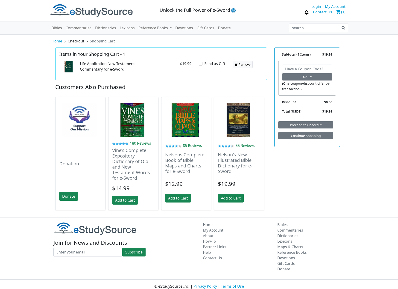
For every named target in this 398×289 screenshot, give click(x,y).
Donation (69, 164)
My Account (335, 6)
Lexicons (127, 27)
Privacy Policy (205, 286)
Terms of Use (232, 286)
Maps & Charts (290, 246)
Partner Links (214, 246)
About (208, 235)
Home (57, 41)
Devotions (184, 27)
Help (207, 252)
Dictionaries (105, 27)
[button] (307, 12)
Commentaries (78, 27)
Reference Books (292, 252)
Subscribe (134, 252)
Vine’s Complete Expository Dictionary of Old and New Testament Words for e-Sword (131, 164)
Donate (224, 27)
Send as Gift (214, 63)
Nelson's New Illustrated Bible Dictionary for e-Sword (235, 163)
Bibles (57, 27)
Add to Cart (125, 200)
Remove (244, 64)
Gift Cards (205, 27)
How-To (209, 241)
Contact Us (322, 12)
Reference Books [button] (153, 27)
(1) (342, 12)
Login (316, 6)
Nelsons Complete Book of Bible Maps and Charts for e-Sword (184, 163)
